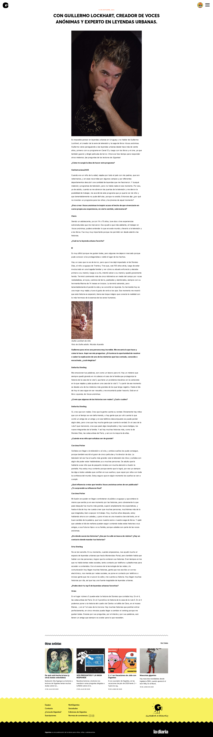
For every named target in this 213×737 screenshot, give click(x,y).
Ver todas (164, 643)
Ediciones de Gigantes (77, 712)
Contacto (49, 708)
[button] (200, 5)
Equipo (48, 705)
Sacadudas (73, 708)
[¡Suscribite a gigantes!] (157, 710)
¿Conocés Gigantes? (53, 712)
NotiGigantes (73, 705)
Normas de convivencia (78, 716)
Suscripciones (50, 715)
